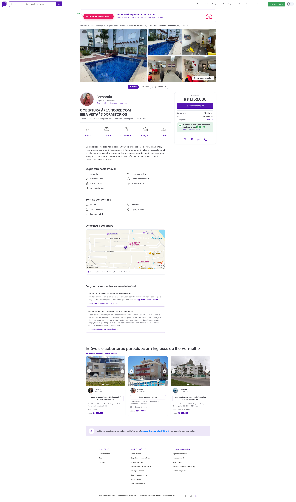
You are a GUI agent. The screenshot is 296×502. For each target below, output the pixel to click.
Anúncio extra (136, 479)
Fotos (134, 87)
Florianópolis (100, 26)
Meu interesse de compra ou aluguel (185, 466)
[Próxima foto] (122, 371)
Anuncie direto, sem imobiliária (154, 431)
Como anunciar (136, 454)
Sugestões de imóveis (180, 454)
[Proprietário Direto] (5, 4)
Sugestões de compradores (140, 458)
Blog (100, 458)
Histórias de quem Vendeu (253, 4)
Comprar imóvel (218, 4)
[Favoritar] (185, 139)
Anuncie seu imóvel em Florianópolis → (103, 329)
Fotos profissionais (137, 471)
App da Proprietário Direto (147, 299)
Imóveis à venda (86, 26)
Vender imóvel (202, 4)
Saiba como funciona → (191, 130)
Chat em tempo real (138, 484)
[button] (113, 55)
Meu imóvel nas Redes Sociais (141, 466)
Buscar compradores (138, 462)
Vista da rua (161, 87)
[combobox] (40, 4)
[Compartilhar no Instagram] (206, 139)
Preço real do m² (234, 4)
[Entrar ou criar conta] (290, 4)
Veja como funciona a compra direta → (103, 303)
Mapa (147, 87)
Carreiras (102, 462)
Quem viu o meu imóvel (139, 475)
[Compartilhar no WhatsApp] (199, 139)
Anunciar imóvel (276, 4)
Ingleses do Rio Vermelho (116, 26)
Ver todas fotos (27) (204, 78)
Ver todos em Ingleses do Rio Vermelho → (101, 353)
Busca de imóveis (178, 458)
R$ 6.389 (210, 119)
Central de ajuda (104, 454)
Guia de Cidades (178, 462)
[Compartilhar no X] (192, 139)
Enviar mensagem (196, 106)
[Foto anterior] (89, 371)
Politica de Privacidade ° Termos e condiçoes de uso (157, 496)
